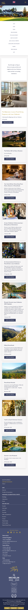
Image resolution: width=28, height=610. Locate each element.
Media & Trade (5, 520)
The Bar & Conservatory (7, 492)
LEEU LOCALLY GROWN (14, 40)
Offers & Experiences (6, 514)
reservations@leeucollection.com (9, 550)
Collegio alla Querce (7, 563)
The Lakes (4, 512)
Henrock (4, 490)
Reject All (14, 608)
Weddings (4, 497)
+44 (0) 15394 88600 (7, 539)
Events (3, 501)
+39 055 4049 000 (6, 560)
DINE (14, 26)
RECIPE (14, 46)
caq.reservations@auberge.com (8, 561)
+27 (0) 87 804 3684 (7, 549)
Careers (4, 518)
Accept (7, 608)
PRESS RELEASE (14, 49)
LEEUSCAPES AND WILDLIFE (14, 43)
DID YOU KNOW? (14, 37)
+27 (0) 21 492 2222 (7, 547)
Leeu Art (4, 510)
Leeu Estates (5, 552)
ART (14, 52)
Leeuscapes (4, 508)
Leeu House (5, 554)
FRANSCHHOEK (14, 32)
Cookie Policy (18, 601)
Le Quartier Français (7, 555)
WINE (14, 29)
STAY (14, 23)
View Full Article (8, 122)
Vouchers (4, 516)
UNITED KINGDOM (7, 481)
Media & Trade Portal (6, 525)
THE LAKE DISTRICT (14, 35)
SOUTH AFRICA (6, 480)
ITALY (3, 483)
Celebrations (4, 499)
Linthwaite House (6, 543)
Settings (21, 608)
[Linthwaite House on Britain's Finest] (14, 583)
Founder (4, 506)
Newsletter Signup (14, 530)
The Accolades (5, 523)
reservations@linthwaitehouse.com (9, 541)
